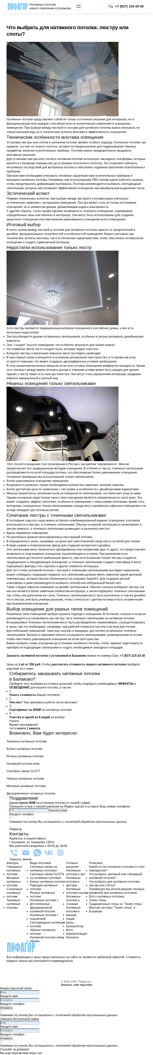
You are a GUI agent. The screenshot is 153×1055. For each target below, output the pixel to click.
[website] (60, 853)
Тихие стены (97, 900)
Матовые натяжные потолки (14, 881)
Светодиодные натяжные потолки (47, 924)
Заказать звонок (20, 859)
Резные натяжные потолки (42, 894)
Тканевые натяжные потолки (14, 904)
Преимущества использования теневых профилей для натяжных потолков (116, 890)
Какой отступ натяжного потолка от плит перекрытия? (117, 868)
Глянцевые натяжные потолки (14, 870)
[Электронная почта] (26, 853)
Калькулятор (74, 926)
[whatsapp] (37, 853)
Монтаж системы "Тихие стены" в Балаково (112, 909)
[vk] (49, 853)
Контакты (72, 937)
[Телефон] (14, 853)
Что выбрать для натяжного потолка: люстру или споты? (114, 883)
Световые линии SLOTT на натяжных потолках (46, 876)
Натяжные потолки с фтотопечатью (44, 902)
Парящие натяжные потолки (44, 887)
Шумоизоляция (76, 933)
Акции (70, 918)
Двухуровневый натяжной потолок (42, 909)
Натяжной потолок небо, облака (47, 939)
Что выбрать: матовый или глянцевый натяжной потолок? (115, 876)
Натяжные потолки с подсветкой (44, 916)
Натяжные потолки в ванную (73, 911)
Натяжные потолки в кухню (77, 890)
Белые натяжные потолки (47, 881)
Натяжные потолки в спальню (73, 900)
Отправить (6, 1007)
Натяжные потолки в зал (75, 872)
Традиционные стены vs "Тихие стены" (116, 903)
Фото (69, 930)
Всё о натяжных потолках (106, 896)
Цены (70, 922)
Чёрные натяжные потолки (43, 931)
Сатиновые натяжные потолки (14, 892)
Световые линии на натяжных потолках (43, 868)
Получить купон (58, 810)
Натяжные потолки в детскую (73, 881)
